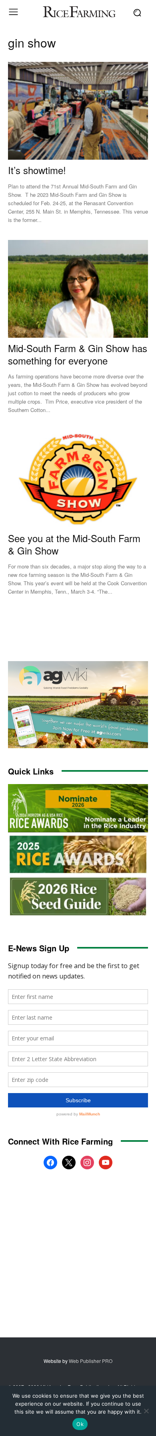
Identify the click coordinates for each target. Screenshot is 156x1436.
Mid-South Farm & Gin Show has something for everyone (77, 354)
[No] (146, 1411)
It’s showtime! (37, 170)
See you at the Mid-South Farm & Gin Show (74, 544)
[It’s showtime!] (78, 111)
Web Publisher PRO (90, 1360)
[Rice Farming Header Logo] (78, 12)
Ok (80, 1424)
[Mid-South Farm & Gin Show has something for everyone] (78, 289)
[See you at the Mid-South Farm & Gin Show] (78, 479)
